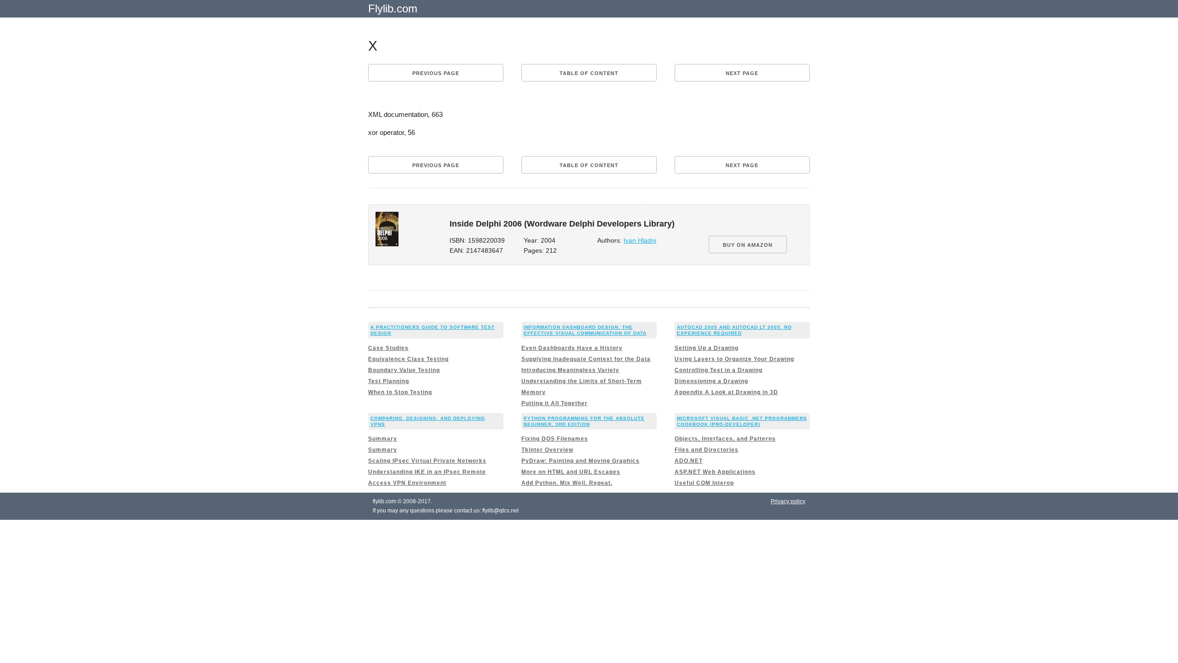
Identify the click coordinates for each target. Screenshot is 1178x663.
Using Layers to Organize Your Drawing (734, 359)
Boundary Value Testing (404, 370)
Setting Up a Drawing (707, 348)
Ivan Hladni (640, 240)
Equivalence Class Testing (408, 359)
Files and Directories (707, 450)
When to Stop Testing (400, 392)
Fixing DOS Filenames (554, 439)
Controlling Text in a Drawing (718, 370)
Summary (382, 439)
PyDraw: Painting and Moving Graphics (580, 461)
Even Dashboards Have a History (572, 348)
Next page (742, 73)
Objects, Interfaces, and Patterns (725, 439)
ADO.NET (689, 461)
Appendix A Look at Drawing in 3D (726, 392)
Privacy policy (788, 501)
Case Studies (388, 348)
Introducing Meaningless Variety (570, 370)
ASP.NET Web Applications (715, 472)
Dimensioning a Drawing (711, 381)
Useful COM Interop (704, 483)
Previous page (435, 73)
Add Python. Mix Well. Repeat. (566, 483)
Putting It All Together (554, 403)
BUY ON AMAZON (748, 245)
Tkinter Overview (547, 450)
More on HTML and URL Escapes (570, 472)
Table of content (589, 73)
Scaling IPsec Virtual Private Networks (427, 461)
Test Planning (388, 381)
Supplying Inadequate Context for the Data (586, 359)
